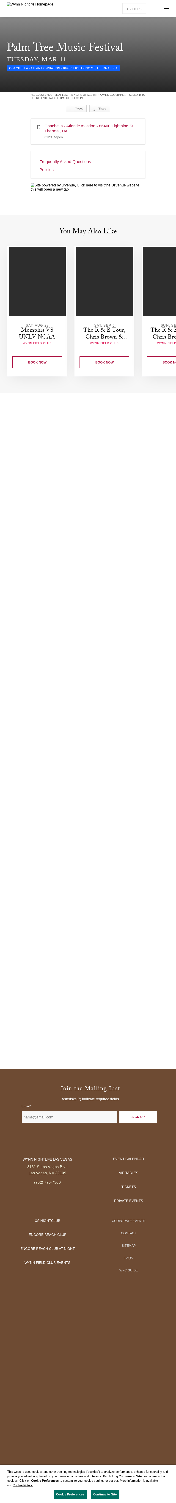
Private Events (128, 1201)
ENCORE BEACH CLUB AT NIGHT (47, 1249)
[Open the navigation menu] (166, 8)
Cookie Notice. (23, 1485)
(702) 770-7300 (47, 1182)
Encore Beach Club (47, 1235)
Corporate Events (128, 1221)
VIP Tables (128, 1173)
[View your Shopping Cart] (152, 8)
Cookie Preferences (70, 1494)
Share (102, 108)
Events (134, 9)
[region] (88, 1484)
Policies (46, 169)
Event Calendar (128, 1159)
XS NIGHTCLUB (47, 1221)
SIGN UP (138, 1117)
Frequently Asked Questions (65, 161)
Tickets (128, 1187)
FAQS (128, 1258)
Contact (128, 1233)
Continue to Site (105, 1494)
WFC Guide (128, 1270)
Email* (26, 1106)
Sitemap (129, 1245)
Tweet (79, 108)
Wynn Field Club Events (47, 1263)
